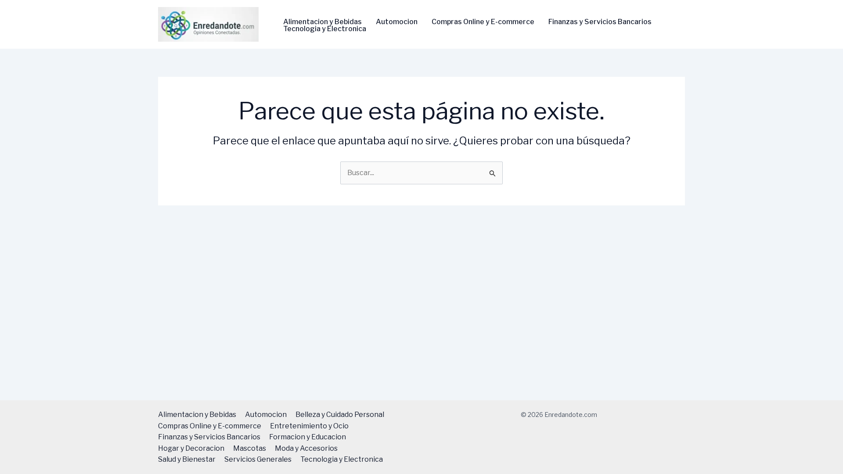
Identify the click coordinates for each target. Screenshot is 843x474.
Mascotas (249, 448)
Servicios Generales (258, 459)
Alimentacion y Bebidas (322, 21)
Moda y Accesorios (306, 448)
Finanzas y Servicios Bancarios (600, 21)
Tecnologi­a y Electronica (324, 28)
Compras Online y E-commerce (483, 21)
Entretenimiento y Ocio (309, 426)
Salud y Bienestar (187, 459)
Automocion (397, 21)
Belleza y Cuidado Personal (339, 414)
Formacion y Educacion (307, 437)
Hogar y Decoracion (191, 448)
